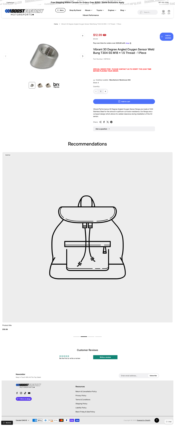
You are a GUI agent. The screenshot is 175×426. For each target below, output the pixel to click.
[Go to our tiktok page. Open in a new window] (25, 393)
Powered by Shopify (143, 420)
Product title (7, 325)
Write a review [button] (105, 357)
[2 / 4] (40, 85)
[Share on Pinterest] (111, 122)
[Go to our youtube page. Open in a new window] (29, 393)
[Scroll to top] (156, 420)
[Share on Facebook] (104, 122)
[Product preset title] (87, 237)
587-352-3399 (163, 2)
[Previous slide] (5, 56)
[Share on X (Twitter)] (107, 122)
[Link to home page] (28, 386)
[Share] (100, 122)
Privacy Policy (81, 395)
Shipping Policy (81, 404)
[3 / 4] (48, 85)
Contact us (10, 2)
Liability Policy (81, 408)
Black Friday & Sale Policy (85, 412)
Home (56, 24)
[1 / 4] (32, 85)
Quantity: (96, 86)
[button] (76, 336)
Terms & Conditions (83, 400)
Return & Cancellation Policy (86, 391)
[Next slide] (82, 56)
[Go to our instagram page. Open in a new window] (21, 393)
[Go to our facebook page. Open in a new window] (17, 393)
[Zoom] (82, 35)
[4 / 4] (56, 85)
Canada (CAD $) (21, 420)
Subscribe (153, 375)
